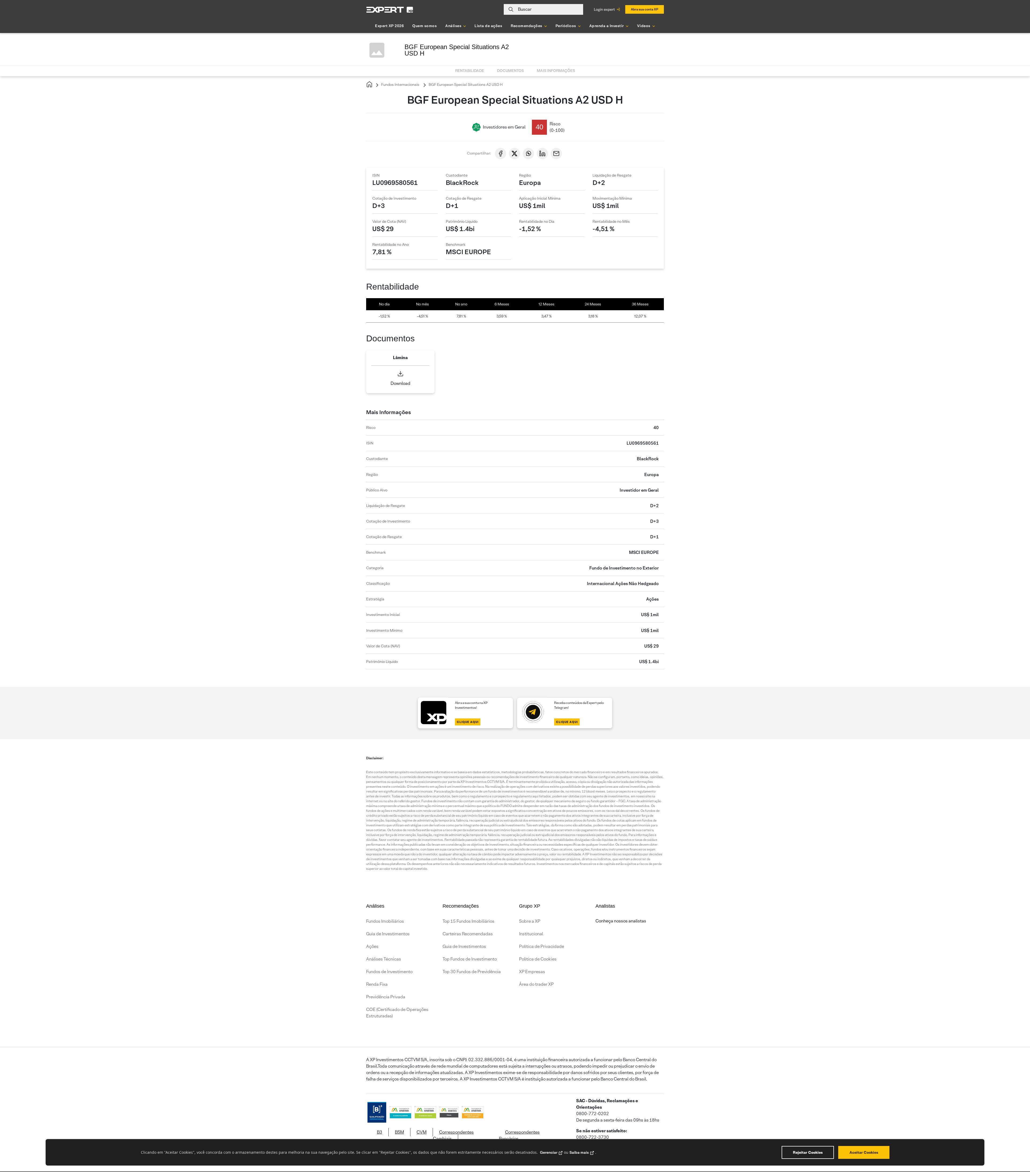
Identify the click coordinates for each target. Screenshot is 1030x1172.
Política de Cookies (538, 959)
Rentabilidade (469, 70)
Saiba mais (579, 1152)
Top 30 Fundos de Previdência (472, 971)
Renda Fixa (377, 984)
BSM (399, 1132)
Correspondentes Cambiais (453, 1135)
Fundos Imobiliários (385, 921)
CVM (421, 1132)
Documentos (510, 70)
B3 (379, 1132)
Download (400, 383)
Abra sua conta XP (644, 9)
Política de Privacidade (541, 946)
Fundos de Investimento (389, 971)
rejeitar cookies (808, 1152)
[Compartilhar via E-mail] (556, 153)
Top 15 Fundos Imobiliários (468, 921)
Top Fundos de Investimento (470, 959)
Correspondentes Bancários (519, 1135)
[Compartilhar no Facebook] (500, 153)
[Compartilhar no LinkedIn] (542, 153)
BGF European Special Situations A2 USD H (465, 84)
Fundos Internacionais (399, 84)
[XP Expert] (389, 9)
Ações (372, 946)
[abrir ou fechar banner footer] (1015, 1144)
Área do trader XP (536, 984)
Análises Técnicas (383, 959)
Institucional (531, 934)
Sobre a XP (529, 921)
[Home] (369, 84)
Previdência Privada (385, 997)
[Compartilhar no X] (514, 153)
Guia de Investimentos (388, 934)
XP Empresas (532, 971)
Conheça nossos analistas (620, 921)
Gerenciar (548, 1152)
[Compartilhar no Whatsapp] (528, 153)
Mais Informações (556, 70)
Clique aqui (468, 722)
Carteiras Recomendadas (468, 934)
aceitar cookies (863, 1152)
